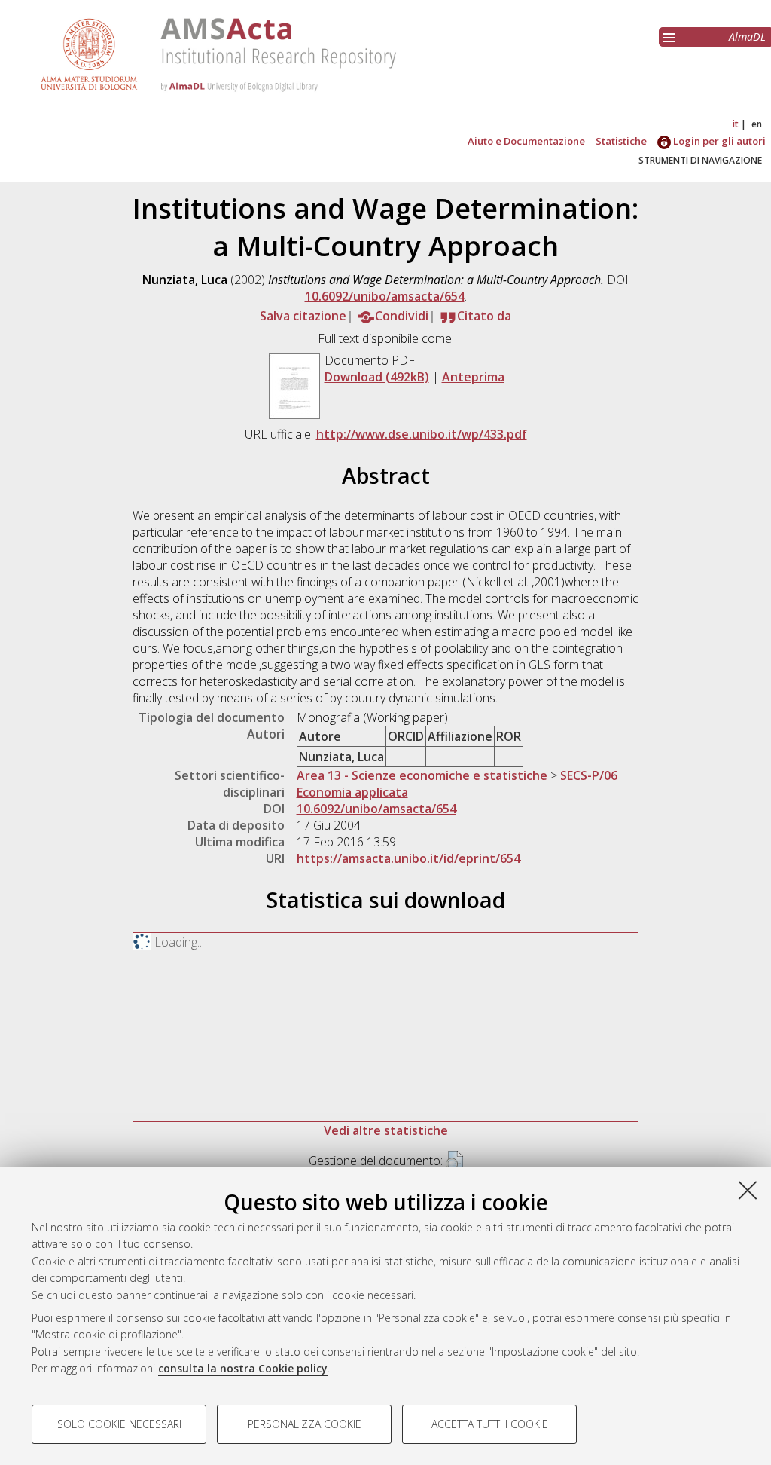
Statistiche (621, 141)
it (736, 124)
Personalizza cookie (304, 1424)
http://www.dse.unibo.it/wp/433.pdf (421, 434)
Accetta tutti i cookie (489, 1424)
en (756, 124)
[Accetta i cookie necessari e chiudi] (748, 1190)
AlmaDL (747, 36)
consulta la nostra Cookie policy (243, 1368)
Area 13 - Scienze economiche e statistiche (422, 775)
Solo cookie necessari (119, 1424)
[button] (454, 1162)
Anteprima (473, 377)
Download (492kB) (377, 377)
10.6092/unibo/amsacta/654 (385, 296)
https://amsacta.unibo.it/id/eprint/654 (408, 858)
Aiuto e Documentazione (526, 141)
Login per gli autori (718, 141)
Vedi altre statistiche (386, 1130)
